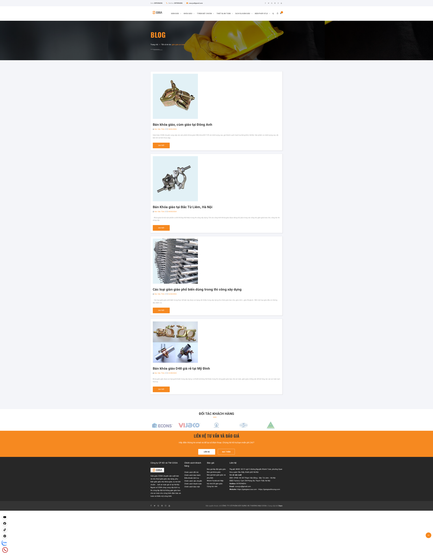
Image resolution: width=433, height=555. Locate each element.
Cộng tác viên (212, 486)
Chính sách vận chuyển (193, 481)
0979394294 (158, 3)
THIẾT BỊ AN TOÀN (223, 13)
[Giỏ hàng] (280, 13)
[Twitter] (268, 3)
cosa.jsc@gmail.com (196, 3)
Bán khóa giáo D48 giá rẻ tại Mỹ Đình (181, 368)
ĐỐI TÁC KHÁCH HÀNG (216, 414)
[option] (162, 425)
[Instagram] (278, 3)
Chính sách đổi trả (191, 472)
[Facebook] (265, 3)
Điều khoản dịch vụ (191, 478)
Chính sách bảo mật (192, 487)
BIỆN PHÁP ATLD (261, 13)
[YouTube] (281, 3)
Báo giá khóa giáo (214, 472)
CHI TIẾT (161, 145)
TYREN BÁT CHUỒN (204, 13)
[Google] (272, 3)
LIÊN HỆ (207, 452)
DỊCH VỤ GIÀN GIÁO (243, 13)
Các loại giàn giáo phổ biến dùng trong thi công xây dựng (197, 289)
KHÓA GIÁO (188, 13)
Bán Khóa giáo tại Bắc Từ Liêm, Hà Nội (182, 207)
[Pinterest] (275, 3)
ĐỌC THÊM (226, 452)
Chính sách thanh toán (193, 484)
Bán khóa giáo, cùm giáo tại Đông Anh (182, 125)
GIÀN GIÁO (175, 13)
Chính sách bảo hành (192, 475)
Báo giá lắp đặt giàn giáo (216, 469)
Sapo (280, 506)
